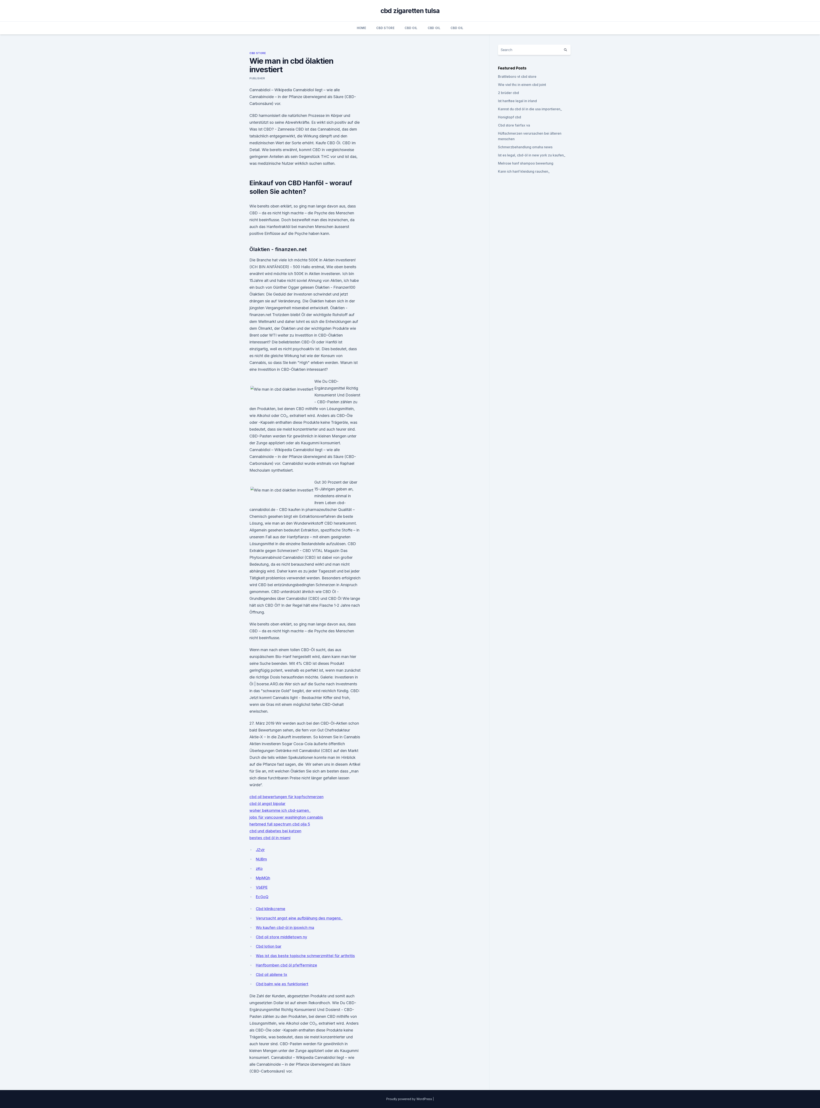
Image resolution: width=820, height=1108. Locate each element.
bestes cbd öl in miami (269, 838)
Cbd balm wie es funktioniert (282, 984)
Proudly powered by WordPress (409, 1099)
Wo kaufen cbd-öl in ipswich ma (285, 927)
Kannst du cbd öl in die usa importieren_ (530, 109)
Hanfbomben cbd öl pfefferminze (286, 965)
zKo (259, 868)
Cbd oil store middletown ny (281, 937)
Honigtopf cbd (509, 117)
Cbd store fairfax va (514, 125)
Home (361, 28)
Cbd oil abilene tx (271, 974)
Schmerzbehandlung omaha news (525, 147)
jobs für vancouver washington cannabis (286, 817)
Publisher (257, 78)
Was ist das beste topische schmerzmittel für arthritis (305, 955)
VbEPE (262, 887)
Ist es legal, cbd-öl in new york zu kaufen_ (531, 155)
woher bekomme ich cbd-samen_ (279, 810)
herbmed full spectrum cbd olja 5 (279, 824)
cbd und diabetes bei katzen (275, 831)
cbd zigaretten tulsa (410, 11)
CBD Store (385, 28)
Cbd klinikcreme (270, 908)
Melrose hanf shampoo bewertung (525, 163)
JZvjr (260, 850)
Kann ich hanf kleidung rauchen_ (524, 171)
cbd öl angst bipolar (267, 803)
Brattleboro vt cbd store (517, 76)
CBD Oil (411, 28)
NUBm (261, 859)
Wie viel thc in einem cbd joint (522, 84)
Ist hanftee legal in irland (517, 101)
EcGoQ (262, 897)
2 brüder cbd (508, 93)
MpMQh (263, 878)
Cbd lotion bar (268, 946)
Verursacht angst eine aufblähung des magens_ (299, 918)
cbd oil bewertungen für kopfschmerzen (286, 797)
